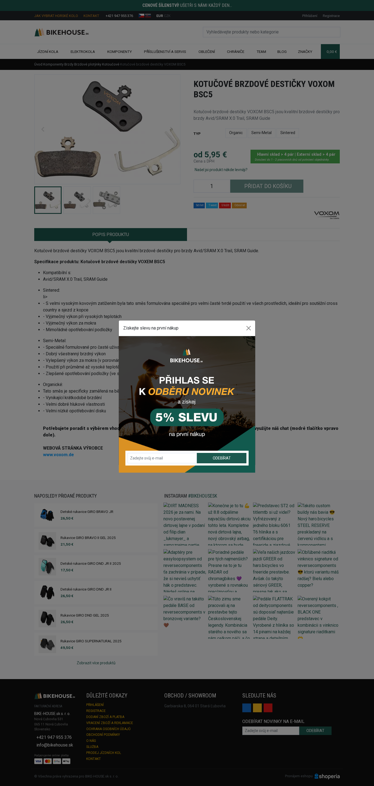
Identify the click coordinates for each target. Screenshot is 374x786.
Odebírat (222, 458)
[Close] (248, 328)
